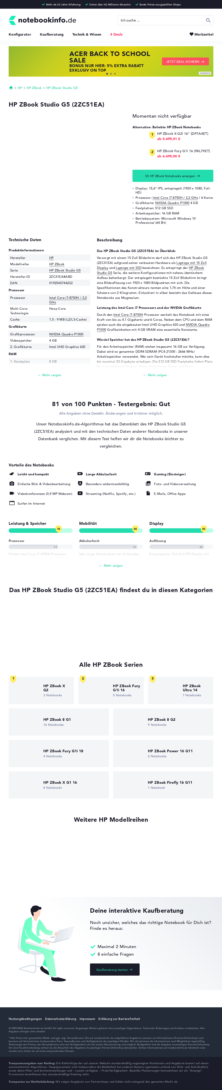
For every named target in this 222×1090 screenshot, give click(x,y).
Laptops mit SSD (129, 268)
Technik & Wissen (86, 34)
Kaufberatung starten (112, 970)
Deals (118, 34)
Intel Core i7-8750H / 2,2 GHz (175, 198)
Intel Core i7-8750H (128, 315)
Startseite (11, 87)
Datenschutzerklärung (60, 1019)
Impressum (87, 1019)
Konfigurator (20, 34)
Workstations (19, 633)
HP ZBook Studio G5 (62, 88)
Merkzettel (203, 34)
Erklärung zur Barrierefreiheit (119, 1019)
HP (20, 88)
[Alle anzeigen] (111, 566)
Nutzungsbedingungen (25, 1019)
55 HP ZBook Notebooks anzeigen (170, 176)
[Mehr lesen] (49, 375)
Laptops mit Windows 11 (28, 617)
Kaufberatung (52, 34)
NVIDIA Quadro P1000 (172, 203)
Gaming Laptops (21, 625)
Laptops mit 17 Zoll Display (30, 641)
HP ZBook (34, 88)
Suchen (208, 20)
